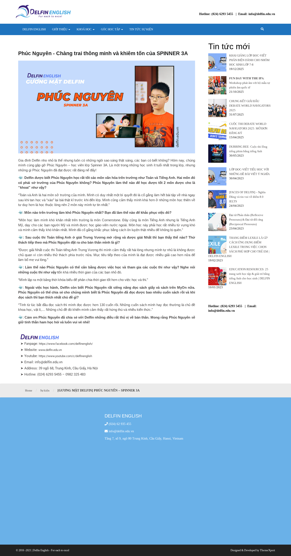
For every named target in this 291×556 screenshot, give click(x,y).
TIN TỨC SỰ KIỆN (141, 29)
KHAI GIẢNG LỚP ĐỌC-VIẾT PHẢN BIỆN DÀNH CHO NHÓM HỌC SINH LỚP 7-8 (249, 60)
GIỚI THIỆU (60, 29)
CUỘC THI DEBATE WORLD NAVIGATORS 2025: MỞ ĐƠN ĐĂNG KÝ (248, 128)
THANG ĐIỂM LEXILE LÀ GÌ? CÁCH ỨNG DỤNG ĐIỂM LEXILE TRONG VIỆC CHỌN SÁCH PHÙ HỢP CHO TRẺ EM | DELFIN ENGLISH (238, 247)
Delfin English (34, 29)
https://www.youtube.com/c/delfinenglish (65, 356)
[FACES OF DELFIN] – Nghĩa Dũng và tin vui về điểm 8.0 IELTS (247, 196)
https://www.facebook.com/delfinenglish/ (66, 343)
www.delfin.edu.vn (50, 350)
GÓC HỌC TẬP (111, 29)
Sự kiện (45, 390)
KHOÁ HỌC (84, 29)
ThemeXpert (267, 550)
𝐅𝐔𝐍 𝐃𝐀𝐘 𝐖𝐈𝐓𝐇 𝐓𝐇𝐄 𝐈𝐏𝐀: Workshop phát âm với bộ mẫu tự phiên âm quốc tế (249, 83)
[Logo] (43, 11)
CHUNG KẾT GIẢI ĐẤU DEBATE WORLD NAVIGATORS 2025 (250, 105)
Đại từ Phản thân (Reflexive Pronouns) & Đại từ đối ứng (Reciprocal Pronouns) (246, 219)
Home (28, 390)
